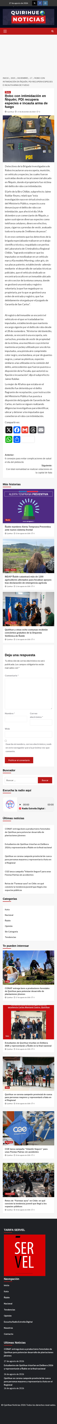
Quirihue (10, 112)
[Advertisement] (28, 54)
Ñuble (8, 92)
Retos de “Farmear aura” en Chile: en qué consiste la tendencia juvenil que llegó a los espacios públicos (26, 886)
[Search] (52, 31)
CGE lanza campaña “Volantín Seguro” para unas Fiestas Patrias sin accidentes (28, 873)
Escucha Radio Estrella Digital (18, 1322)
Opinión (9, 926)
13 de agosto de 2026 (23, 586)
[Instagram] (45, 3)
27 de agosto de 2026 (23, 997)
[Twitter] (34, 3)
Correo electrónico (36, 715)
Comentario (12, 675)
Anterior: (28, 458)
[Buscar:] (21, 780)
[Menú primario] (5, 31)
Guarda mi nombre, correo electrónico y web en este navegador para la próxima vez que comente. (28, 747)
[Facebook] (39, 3)
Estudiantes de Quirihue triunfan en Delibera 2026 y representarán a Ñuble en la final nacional (28, 846)
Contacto (8, 1334)
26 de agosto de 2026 (23, 1049)
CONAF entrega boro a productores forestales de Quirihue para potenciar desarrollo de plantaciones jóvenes (27, 832)
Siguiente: (29, 469)
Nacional (9, 915)
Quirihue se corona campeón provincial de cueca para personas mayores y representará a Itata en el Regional (28, 859)
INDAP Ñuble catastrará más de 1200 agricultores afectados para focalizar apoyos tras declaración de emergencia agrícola (28, 579)
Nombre (10, 713)
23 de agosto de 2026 (23, 533)
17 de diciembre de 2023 (26, 112)
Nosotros (8, 1328)
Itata (7, 570)
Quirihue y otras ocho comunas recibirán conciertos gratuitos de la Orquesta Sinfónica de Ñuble (26, 633)
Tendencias (10, 937)
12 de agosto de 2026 (23, 639)
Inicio (6, 1285)
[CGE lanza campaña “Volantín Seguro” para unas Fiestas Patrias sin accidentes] (28, 1128)
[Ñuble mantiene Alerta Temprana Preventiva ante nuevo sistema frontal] (28, 506)
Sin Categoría (11, 931)
